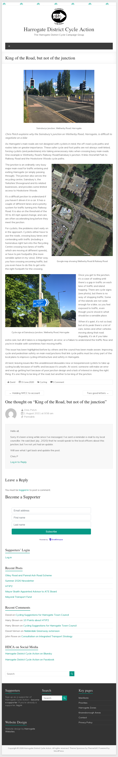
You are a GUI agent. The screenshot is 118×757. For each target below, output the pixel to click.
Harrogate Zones (87, 707)
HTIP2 (9, 586)
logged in (24, 489)
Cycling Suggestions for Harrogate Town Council (42, 614)
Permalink (29, 416)
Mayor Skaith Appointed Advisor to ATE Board (31, 591)
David (12, 382)
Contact (83, 717)
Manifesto (84, 697)
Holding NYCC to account (24, 393)
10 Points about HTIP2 (36, 620)
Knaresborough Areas (90, 712)
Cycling (43, 382)
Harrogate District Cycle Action (59, 29)
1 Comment (58, 382)
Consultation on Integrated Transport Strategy (47, 636)
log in (19, 705)
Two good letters (98, 393)
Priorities (83, 702)
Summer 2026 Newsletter (19, 580)
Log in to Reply (18, 462)
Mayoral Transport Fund (18, 596)
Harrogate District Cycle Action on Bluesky (28, 653)
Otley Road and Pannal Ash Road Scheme (28, 575)
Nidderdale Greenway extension (42, 630)
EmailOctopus (57, 539)
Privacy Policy (85, 722)
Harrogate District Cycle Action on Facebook (29, 659)
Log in (8, 557)
